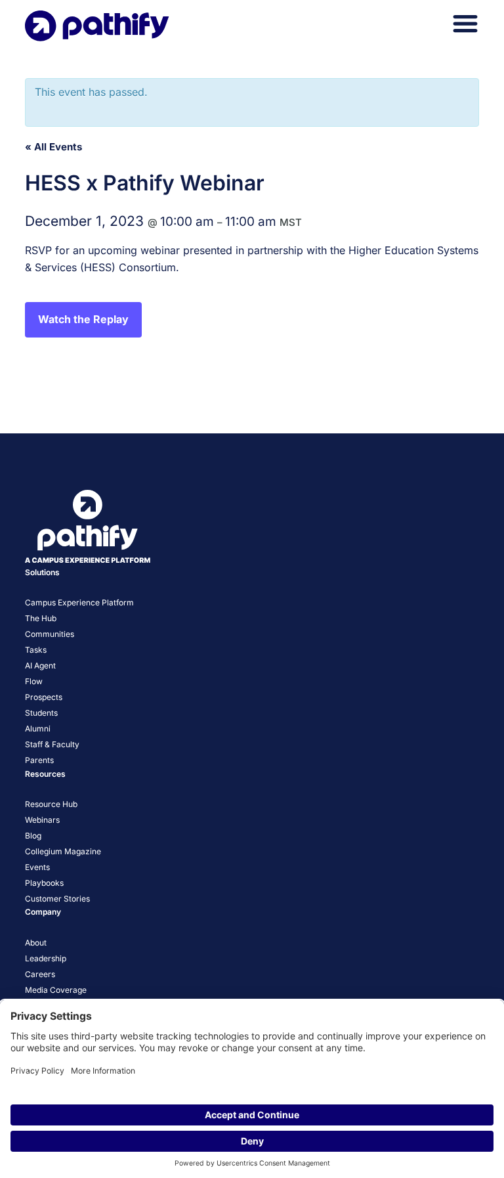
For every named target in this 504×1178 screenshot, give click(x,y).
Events (37, 867)
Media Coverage (56, 990)
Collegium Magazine (63, 851)
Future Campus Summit (418, 391)
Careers (40, 974)
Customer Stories (57, 899)
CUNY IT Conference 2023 (93, 391)
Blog (33, 835)
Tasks (36, 650)
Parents (39, 760)
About (36, 943)
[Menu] (465, 23)
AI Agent (40, 665)
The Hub (40, 618)
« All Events (53, 147)
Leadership (45, 958)
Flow (34, 681)
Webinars (42, 820)
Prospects (43, 697)
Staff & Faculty (52, 744)
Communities (49, 634)
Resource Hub (51, 804)
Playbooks (44, 883)
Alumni (38, 728)
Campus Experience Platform (79, 602)
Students (41, 713)
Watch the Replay (83, 319)
